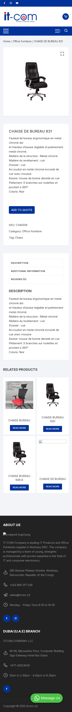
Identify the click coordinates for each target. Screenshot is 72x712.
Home (6, 41)
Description (19, 262)
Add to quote (21, 210)
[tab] (36, 263)
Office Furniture (22, 41)
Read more (19, 428)
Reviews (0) (18, 279)
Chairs (19, 237)
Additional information (28, 271)
